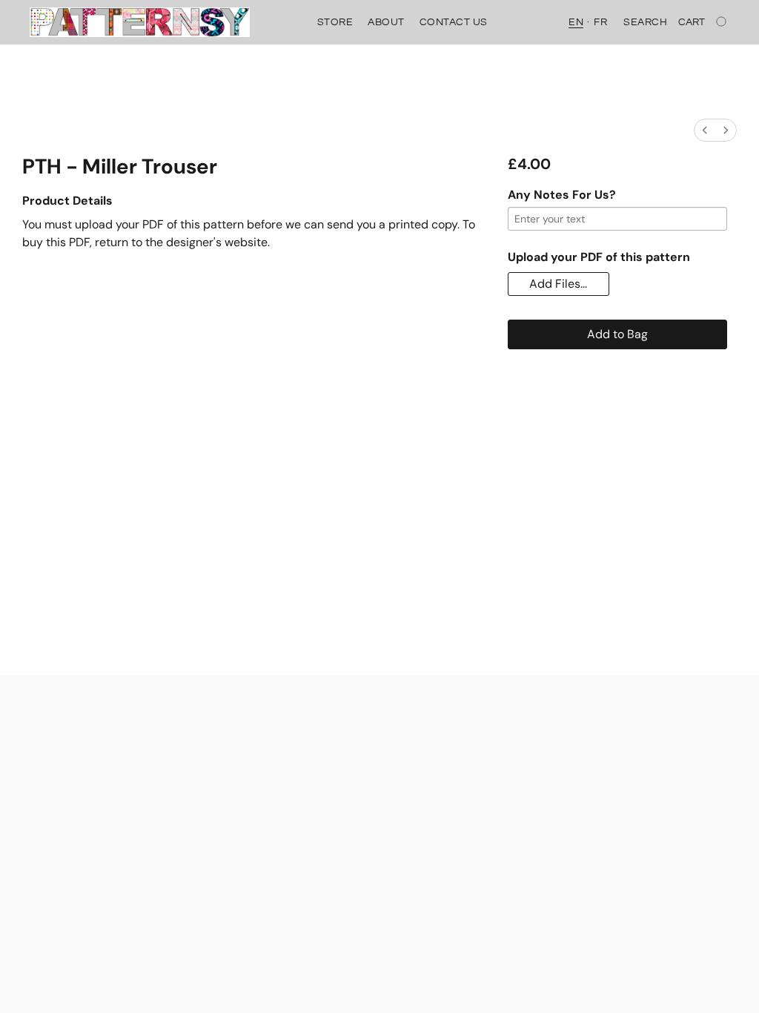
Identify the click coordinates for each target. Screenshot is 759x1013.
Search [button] (645, 22)
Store (335, 22)
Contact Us (454, 22)
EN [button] (576, 22)
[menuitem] (705, 130)
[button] (140, 22)
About (386, 22)
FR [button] (600, 22)
